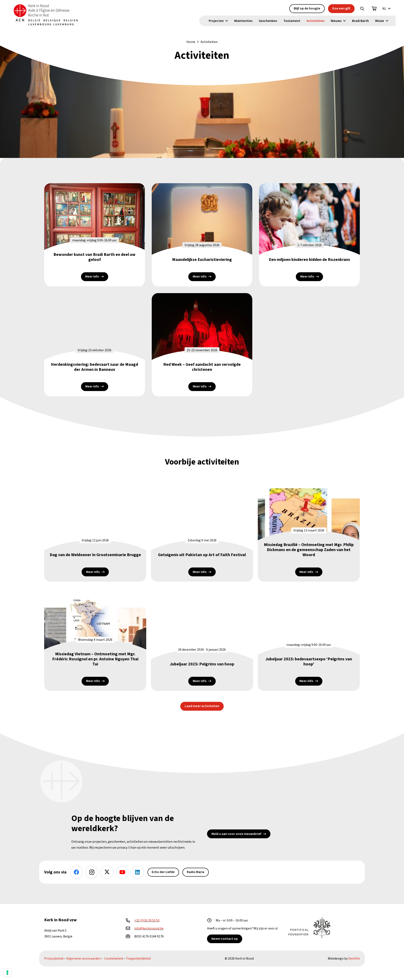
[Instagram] (91, 872)
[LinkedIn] (137, 872)
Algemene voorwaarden (83, 958)
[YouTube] (122, 872)
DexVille (354, 958)
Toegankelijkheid (138, 958)
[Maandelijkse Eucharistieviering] (202, 234)
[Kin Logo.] (46, 14)
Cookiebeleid (113, 958)
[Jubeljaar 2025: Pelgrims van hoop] (202, 638)
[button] (362, 9)
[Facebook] (76, 872)
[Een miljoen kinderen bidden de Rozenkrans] (309, 234)
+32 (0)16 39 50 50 (146, 920)
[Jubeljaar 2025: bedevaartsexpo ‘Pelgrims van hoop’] (309, 638)
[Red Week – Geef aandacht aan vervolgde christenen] (202, 344)
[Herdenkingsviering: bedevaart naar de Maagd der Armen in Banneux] (94, 344)
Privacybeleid (53, 958)
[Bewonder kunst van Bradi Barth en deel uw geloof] (94, 234)
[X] (107, 872)
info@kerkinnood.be (148, 928)
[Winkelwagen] (374, 8)
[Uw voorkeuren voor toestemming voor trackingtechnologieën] (7, 973)
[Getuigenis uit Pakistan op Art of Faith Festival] (202, 529)
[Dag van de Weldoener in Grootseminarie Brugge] (95, 529)
